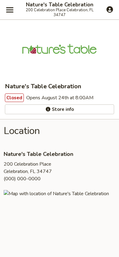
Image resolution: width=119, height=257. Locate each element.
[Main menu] (10, 9)
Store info (62, 109)
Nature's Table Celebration (59, 5)
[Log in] (110, 9)
